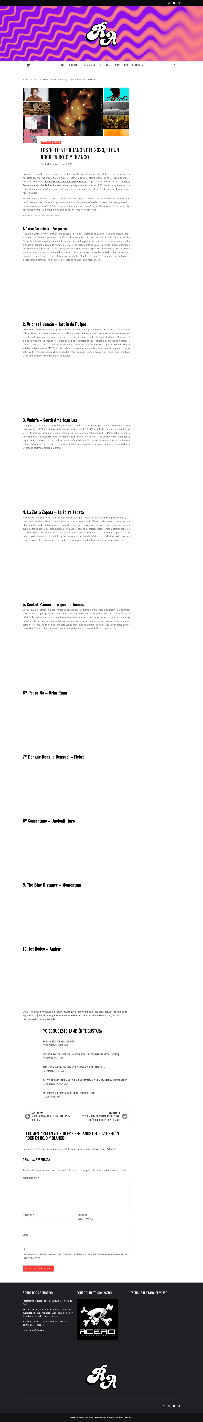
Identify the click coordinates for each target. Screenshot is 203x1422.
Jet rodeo (114, 1011)
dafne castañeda (57, 1011)
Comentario (31, 1178)
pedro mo (94, 1015)
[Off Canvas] (28, 65)
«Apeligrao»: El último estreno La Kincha (51, 1116)
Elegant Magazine (109, 1417)
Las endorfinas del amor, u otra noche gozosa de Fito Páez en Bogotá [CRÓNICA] (81, 1054)
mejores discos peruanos (75, 1015)
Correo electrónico (84, 1218)
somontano (105, 1015)
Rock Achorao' (52, 164)
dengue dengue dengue (79, 1011)
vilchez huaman (40, 1019)
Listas (117, 65)
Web (25, 1235)
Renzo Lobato (51, 1045)
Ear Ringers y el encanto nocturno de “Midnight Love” (69, 1093)
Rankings (136, 65)
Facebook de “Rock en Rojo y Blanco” (66, 181)
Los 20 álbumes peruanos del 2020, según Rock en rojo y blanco (100, 1116)
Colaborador (51, 1071)
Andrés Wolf (51, 1058)
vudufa (51, 1019)
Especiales (103, 65)
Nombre (28, 1215)
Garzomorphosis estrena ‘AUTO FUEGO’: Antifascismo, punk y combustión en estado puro (85, 1080)
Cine (126, 65)
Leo (47, 1097)
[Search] (175, 65)
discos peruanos (100, 1011)
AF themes (127, 1417)
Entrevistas (89, 65)
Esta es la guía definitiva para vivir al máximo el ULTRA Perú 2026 (74, 1067)
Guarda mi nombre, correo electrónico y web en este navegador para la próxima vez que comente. (76, 1256)
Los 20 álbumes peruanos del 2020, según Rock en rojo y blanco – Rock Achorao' (74, 1148)
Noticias (73, 65)
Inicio (62, 65)
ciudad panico (41, 1011)
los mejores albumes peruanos (46, 1015)
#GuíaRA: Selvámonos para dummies (59, 1041)
